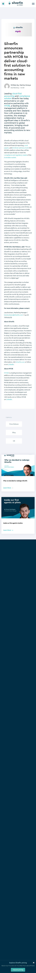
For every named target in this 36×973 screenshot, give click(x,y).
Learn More (7, 488)
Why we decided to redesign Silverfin (15, 481)
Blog (14, 432)
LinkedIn (11, 364)
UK (14, 441)
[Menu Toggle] (33, 3)
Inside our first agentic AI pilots (13, 523)
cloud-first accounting (13, 94)
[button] (3, 3)
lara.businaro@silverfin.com (13, 315)
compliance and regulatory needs (15, 155)
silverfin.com (20, 362)
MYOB (7, 105)
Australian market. (10, 157)
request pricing (18, 969)
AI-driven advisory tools (20, 148)
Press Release (14, 424)
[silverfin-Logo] (16, 4)
